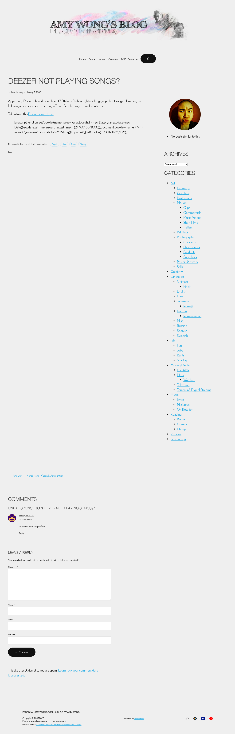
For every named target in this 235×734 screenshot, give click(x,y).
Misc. (180, 321)
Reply (21, 533)
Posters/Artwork (187, 262)
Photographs (185, 237)
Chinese (182, 281)
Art (173, 183)
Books (181, 419)
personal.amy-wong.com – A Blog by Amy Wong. (51, 712)
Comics (182, 424)
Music (64, 144)
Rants (73, 144)
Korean (182, 311)
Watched (189, 380)
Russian (182, 326)
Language (177, 276)
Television (183, 385)
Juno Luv (17, 475)
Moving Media (180, 365)
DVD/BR (183, 370)
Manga (181, 429)
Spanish (182, 330)
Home (82, 58)
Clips (186, 207)
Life (173, 340)
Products (189, 252)
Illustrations (184, 198)
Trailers (187, 227)
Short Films (190, 222)
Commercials (192, 212)
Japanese (183, 301)
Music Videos (192, 217)
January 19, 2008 (26, 515)
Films (180, 375)
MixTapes (183, 404)
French (181, 296)
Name (11, 604)
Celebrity (177, 271)
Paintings (182, 232)
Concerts (189, 242)
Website (11, 634)
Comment (13, 567)
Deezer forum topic (40, 114)
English (54, 144)
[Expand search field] (148, 58)
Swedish (182, 335)
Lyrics (180, 399)
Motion (181, 203)
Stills (180, 267)
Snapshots (190, 257)
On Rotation (185, 409)
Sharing (83, 144)
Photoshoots (191, 247)
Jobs (180, 350)
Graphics (183, 193)
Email (11, 619)
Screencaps (178, 439)
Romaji (187, 306)
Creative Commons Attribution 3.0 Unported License (58, 724)
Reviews (176, 434)
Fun (179, 345)
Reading (176, 414)
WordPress (139, 718)
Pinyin (187, 286)
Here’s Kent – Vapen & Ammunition (45, 475)
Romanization (192, 316)
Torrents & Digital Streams (194, 390)
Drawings (183, 188)
